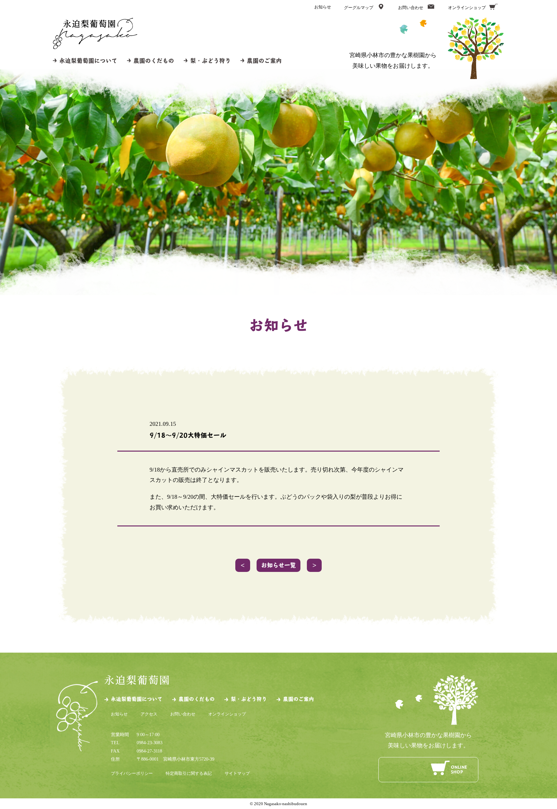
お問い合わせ (410, 7)
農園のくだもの (153, 60)
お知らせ (322, 7)
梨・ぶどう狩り (210, 60)
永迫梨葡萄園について (88, 60)
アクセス (149, 714)
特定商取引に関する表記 (189, 773)
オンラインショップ (467, 7)
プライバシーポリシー (132, 773)
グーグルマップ (358, 7)
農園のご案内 (264, 60)
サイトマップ (237, 773)
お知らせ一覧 (278, 565)
